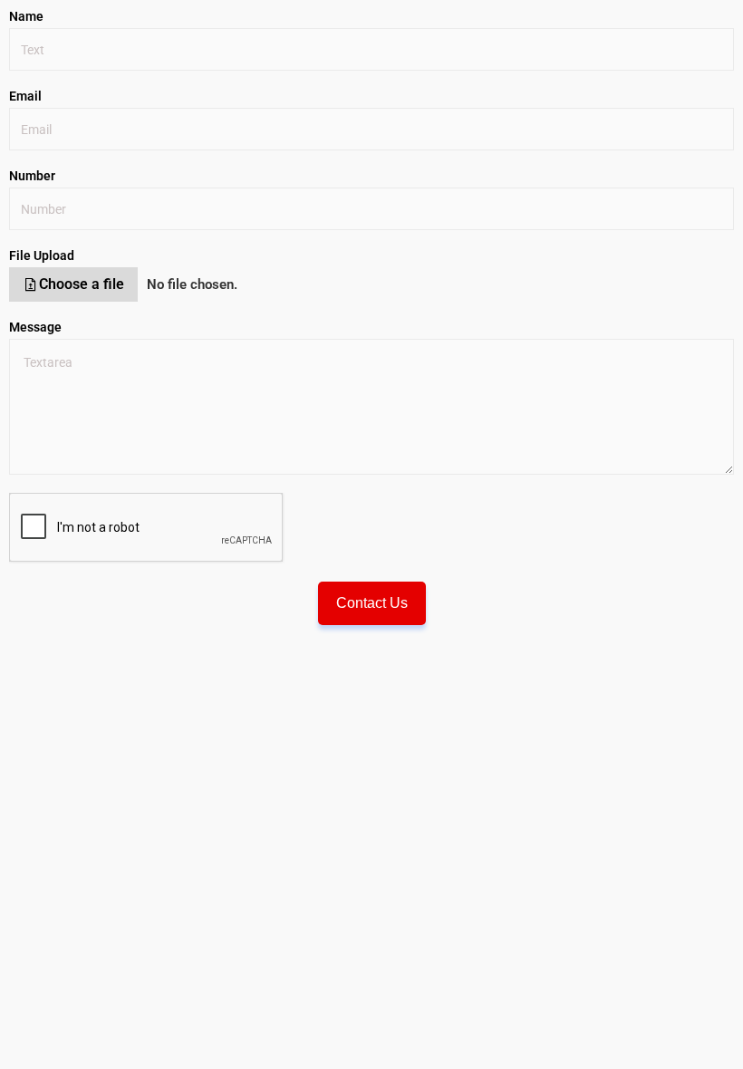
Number (32, 176)
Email (25, 96)
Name (26, 16)
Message (35, 327)
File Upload (41, 255)
